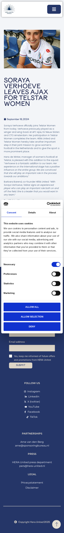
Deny (32, 326)
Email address (17, 341)
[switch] (56, 274)
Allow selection (32, 316)
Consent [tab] (11, 212)
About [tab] (52, 212)
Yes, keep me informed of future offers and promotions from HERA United (34, 358)
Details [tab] (32, 212)
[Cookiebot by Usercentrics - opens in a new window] (46, 204)
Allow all (32, 307)
